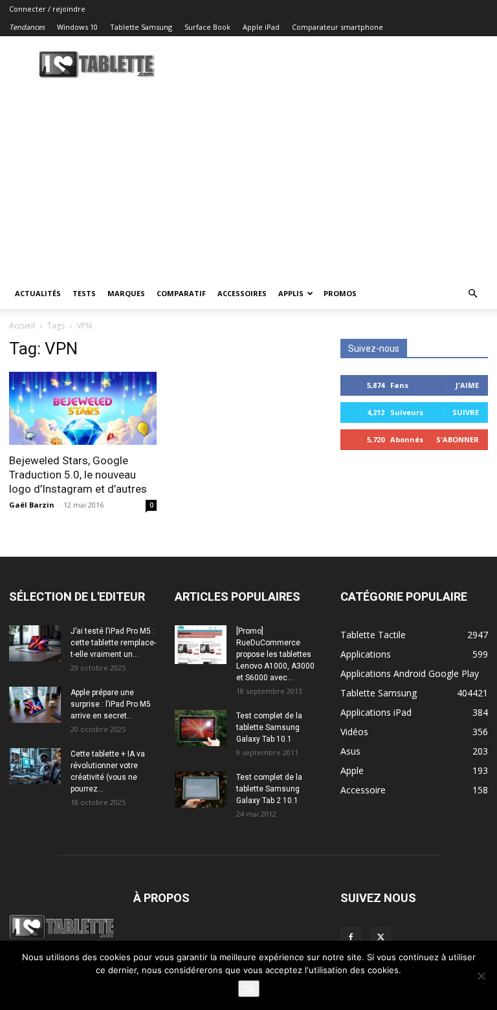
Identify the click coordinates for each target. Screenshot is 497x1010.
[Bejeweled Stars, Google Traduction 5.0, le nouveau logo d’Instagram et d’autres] (83, 408)
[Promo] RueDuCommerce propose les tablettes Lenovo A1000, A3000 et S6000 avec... (275, 654)
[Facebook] (350, 937)
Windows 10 (77, 27)
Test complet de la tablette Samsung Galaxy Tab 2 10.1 (269, 789)
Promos (340, 293)
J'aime (467, 385)
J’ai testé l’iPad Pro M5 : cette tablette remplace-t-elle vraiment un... (113, 643)
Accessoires (242, 293)
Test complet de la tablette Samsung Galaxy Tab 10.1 (269, 727)
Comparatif (181, 293)
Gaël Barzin (31, 505)
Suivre (465, 412)
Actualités (38, 293)
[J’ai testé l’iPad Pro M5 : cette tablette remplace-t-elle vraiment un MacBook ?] (35, 643)
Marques (126, 293)
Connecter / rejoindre (47, 9)
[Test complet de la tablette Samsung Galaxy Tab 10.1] (200, 728)
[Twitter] (380, 937)
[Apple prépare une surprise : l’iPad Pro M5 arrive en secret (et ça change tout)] (35, 705)
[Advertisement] (248, 181)
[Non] (480, 975)
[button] (472, 294)
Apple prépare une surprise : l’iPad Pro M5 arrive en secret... (111, 704)
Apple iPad (261, 27)
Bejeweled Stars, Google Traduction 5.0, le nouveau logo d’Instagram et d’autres (78, 474)
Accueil (22, 325)
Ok (248, 988)
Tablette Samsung (141, 27)
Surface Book (207, 27)
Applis (291, 293)
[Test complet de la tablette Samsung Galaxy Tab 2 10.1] (200, 789)
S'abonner (457, 439)
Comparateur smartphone (337, 27)
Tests (84, 293)
